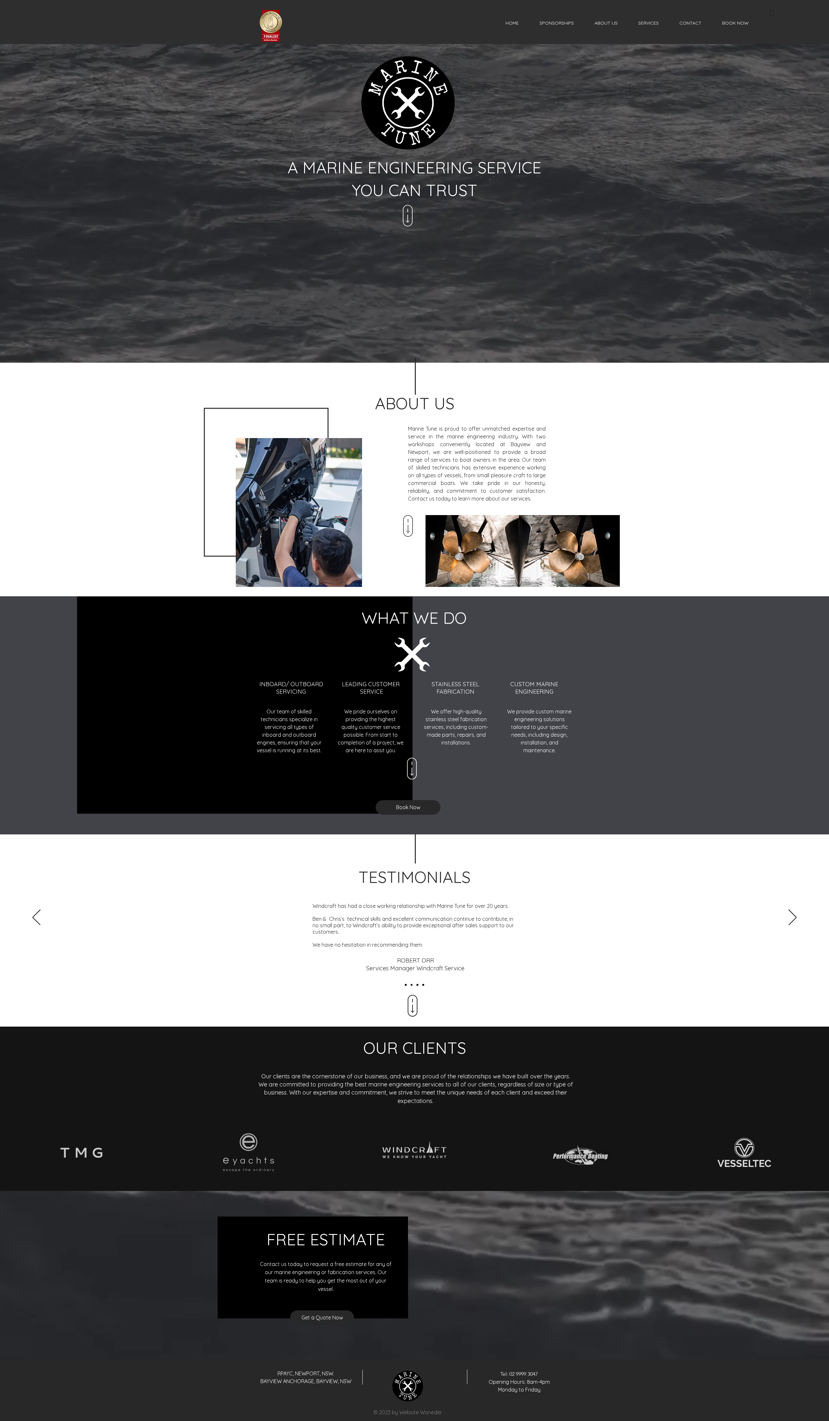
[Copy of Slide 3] (423, 985)
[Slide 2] (412, 985)
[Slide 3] (417, 985)
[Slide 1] (406, 985)
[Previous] (36, 917)
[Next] (793, 917)
